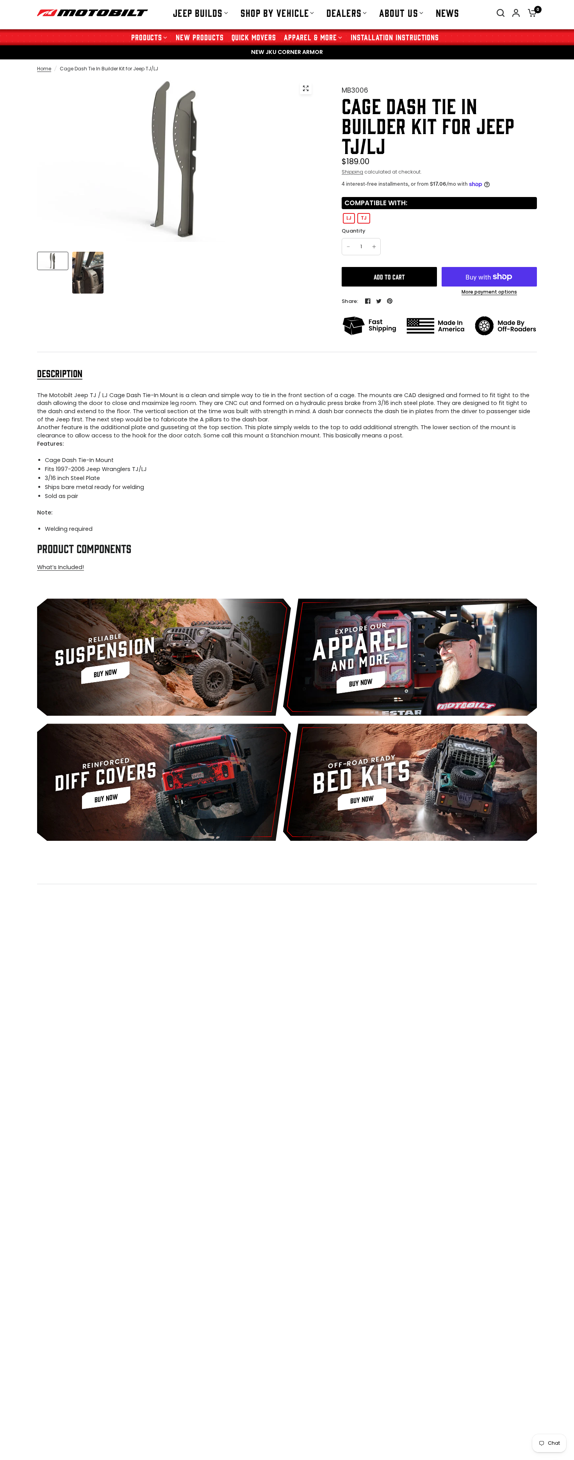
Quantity (353, 231)
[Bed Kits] (410, 782)
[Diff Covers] (164, 782)
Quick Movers (254, 36)
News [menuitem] (447, 12)
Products (146, 36)
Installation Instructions (395, 36)
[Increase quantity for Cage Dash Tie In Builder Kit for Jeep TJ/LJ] (374, 246)
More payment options (489, 292)
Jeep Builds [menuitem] (198, 12)
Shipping (352, 171)
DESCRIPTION (59, 373)
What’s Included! (60, 567)
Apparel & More (310, 36)
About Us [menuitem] (398, 12)
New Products (199, 36)
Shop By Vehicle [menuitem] (275, 12)
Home (44, 68)
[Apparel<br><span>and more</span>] (410, 657)
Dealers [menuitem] (344, 12)
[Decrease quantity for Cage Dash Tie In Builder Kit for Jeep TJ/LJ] (348, 246)
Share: (350, 301)
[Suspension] (164, 657)
